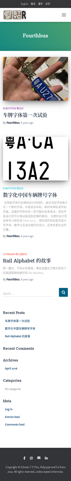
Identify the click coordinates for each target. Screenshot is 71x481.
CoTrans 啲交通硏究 (15, 254)
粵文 (33, 4)
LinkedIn (46, 458)
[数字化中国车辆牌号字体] (35, 159)
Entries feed (12, 417)
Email (38, 457)
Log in (8, 409)
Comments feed (14, 424)
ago (27, 122)
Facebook (24, 458)
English (24, 4)
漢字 (40, 4)
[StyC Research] (16, 15)
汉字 (47, 4)
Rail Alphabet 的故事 (27, 260)
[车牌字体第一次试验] (35, 79)
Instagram (31, 458)
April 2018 (11, 368)
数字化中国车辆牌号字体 (30, 195)
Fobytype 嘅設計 (13, 108)
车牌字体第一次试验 (25, 115)
